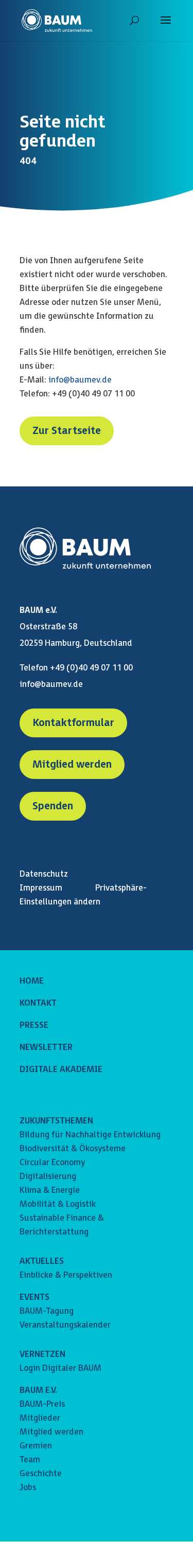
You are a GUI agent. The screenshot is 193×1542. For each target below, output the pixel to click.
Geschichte (41, 1474)
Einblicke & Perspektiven (66, 1275)
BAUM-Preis (42, 1404)
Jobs (28, 1488)
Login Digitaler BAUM (60, 1368)
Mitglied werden (72, 764)
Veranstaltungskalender (65, 1325)
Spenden (52, 806)
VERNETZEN (42, 1354)
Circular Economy (52, 1163)
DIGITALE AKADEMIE (61, 1070)
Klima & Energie (50, 1190)
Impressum (41, 888)
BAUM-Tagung (47, 1311)
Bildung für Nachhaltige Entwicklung (90, 1135)
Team (30, 1460)
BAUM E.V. (38, 1390)
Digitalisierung (48, 1177)
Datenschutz (44, 874)
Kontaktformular (73, 723)
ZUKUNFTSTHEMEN (56, 1121)
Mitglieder (40, 1418)
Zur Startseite (66, 431)
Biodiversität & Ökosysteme (73, 1149)
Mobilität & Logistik (58, 1204)
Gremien (36, 1446)
